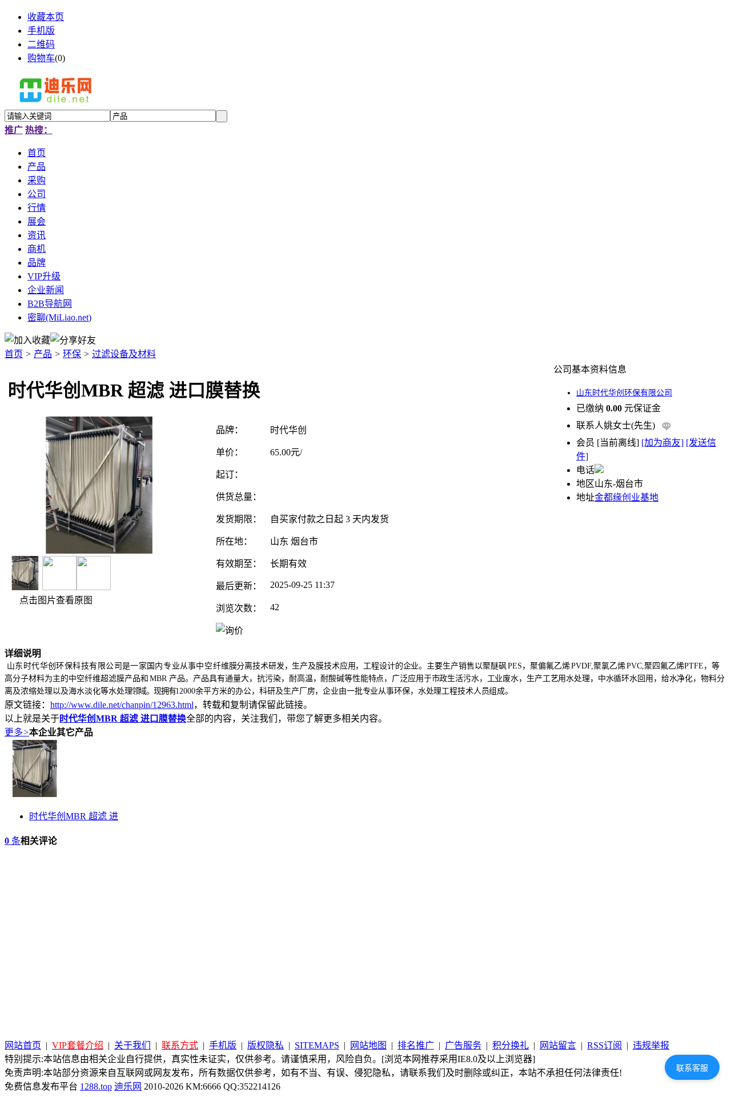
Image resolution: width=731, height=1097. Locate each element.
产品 (43, 354)
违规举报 (651, 1045)
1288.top (96, 1086)
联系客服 (692, 1067)
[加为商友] (662, 442)
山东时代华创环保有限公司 (624, 393)
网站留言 (558, 1045)
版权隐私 (265, 1045)
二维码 (41, 44)
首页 (14, 354)
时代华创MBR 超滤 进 (73, 816)
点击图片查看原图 (55, 600)
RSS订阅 (604, 1045)
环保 (72, 354)
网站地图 (368, 1045)
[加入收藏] (27, 339)
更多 (17, 732)
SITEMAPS (317, 1045)
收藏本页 (45, 17)
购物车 (41, 58)
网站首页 (23, 1045)
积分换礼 (510, 1045)
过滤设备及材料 (124, 354)
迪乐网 (128, 1086)
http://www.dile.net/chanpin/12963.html (122, 705)
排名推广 (415, 1045)
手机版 (41, 30)
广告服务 (463, 1045)
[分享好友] (73, 339)
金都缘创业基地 (626, 497)
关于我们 (132, 1045)
